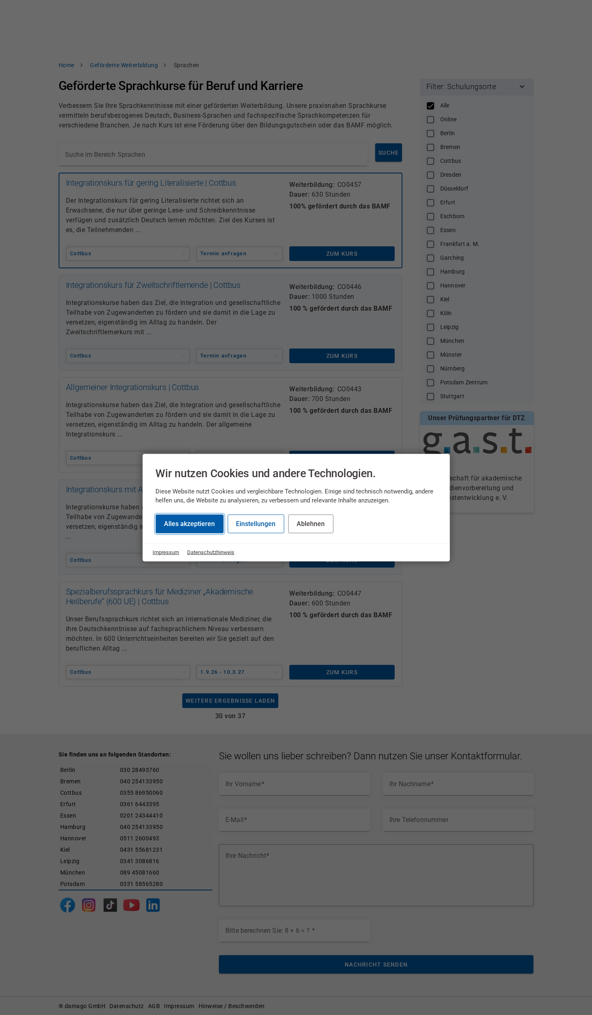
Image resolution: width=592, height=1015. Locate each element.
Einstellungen (255, 524)
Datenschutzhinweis (210, 552)
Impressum (166, 552)
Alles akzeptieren (189, 524)
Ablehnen (311, 524)
